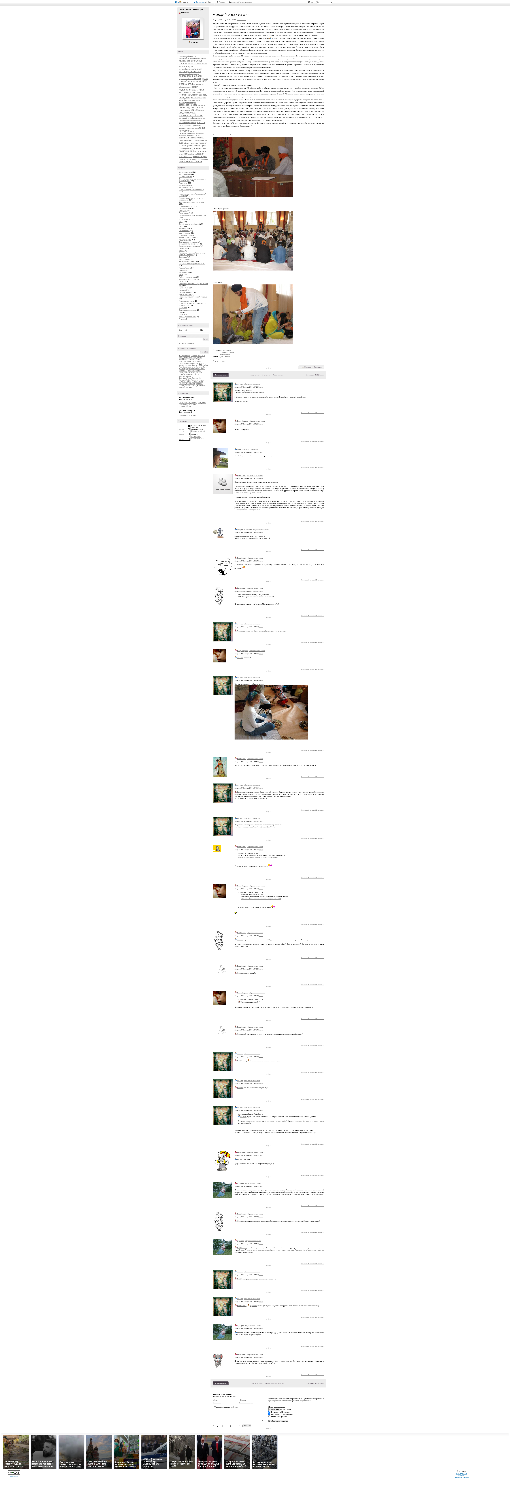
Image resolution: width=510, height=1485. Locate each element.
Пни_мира (202, 403)
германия (197, 78)
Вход (209, 2)
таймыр (186, 143)
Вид (313, 3)
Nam (189, 365)
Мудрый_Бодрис (185, 382)
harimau (192, 369)
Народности (183, 228)
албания (195, 58)
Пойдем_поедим (185, 406)
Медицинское (184, 272)
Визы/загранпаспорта (187, 262)
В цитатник (320, 413)
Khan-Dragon (196, 361)
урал (204, 148)
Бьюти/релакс (184, 259)
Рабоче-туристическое (187, 277)
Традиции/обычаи (185, 177)
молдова (183, 113)
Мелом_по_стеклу (197, 380)
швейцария (192, 154)
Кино (180, 222)
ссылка (261, 387)
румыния (196, 125)
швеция (200, 154)
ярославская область (190, 161)
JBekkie (197, 359)
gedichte (182, 369)
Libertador (190, 363)
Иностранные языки (186, 301)
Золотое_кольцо (185, 376)
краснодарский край (187, 103)
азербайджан (185, 58)
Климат (181, 281)
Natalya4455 (196, 365)
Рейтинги (222, 2)
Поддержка (309, 2)
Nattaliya (204, 365)
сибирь (200, 137)
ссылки (203, 140)
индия (194, 86)
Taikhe (198, 367)
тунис (204, 145)
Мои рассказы (184, 306)
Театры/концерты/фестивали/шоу (191, 190)
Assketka (194, 356)
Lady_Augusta (242, 421)
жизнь (182, 84)
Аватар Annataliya (193, 28)
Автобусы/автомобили (187, 237)
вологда (196, 74)
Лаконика (182, 380)
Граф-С (197, 374)
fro (206, 367)
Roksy (193, 367)
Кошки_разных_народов (188, 403)
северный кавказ (187, 137)
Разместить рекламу (461, 1477)
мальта (187, 110)
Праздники (183, 211)
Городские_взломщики (187, 404)
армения (182, 61)
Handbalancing (184, 359)
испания (197, 92)
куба (203, 105)
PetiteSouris (241, 558)
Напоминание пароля (246, 1403)
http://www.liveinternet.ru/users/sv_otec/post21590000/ (255, 827)
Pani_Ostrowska (185, 367)
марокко (195, 110)
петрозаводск (188, 120)
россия (200, 122)
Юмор (181, 275)
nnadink (198, 371)
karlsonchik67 (200, 369)
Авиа (180, 226)
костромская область (192, 100)
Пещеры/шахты (185, 268)
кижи (204, 98)
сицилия (182, 140)
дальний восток (186, 81)
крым (200, 105)
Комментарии (198, 9)
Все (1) (205, 339)
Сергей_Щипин (184, 385)
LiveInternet (182, 2)
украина (197, 148)
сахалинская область (188, 133)
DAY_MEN (201, 356)
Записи (181, 9)
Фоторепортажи (185, 172)
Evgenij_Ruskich (196, 358)
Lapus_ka (182, 363)
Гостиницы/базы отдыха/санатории (192, 215)
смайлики (234, 1407)
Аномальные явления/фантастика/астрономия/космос (192, 254)
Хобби (181, 251)
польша (182, 122)
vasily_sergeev (196, 372)
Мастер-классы (184, 233)
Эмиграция (183, 308)
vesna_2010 (183, 374)
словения (197, 140)
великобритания (186, 69)
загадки (190, 84)
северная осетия (192, 135)
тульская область (194, 146)
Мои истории (184, 231)
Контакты (461, 1475)
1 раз (223, 361)
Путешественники (185, 292)
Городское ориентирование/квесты (192, 264)
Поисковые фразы (198, 439)
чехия (204, 151)
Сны (180, 312)
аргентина (202, 58)
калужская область (197, 95)
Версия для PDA (461, 1474)
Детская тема (184, 185)
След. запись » (278, 375)
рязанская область (186, 128)
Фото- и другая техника (187, 317)
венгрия (198, 69)
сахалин (193, 131)
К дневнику (266, 375)
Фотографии (183, 219)
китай (182, 100)
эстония (183, 156)
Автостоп (182, 290)
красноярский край (188, 105)
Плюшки (182, 319)
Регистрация (200, 2)
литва (181, 110)
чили (186, 154)
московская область (191, 115)
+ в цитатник (241, 20)
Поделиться (318, 367)
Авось (233, 2)
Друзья (188, 9)
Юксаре (189, 387)
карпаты (199, 97)
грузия (205, 78)
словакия (189, 140)
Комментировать (220, 375)
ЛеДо (188, 380)
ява (190, 159)
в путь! (189, 66)
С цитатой (312, 413)
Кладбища (183, 257)
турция (182, 148)
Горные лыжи (184, 288)
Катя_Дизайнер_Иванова (188, 378)
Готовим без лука (185, 235)
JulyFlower (183, 361)
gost (186, 369)
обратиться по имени (252, 384)
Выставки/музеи (185, 174)
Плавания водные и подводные (191, 303)
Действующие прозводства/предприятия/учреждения (189, 243)
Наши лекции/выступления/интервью (193, 297)
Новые (321, 375)
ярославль (203, 159)
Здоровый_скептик (244, 530)
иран (201, 89)
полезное (197, 120)
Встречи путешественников (189, 246)
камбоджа (183, 97)
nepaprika (191, 371)
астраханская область (195, 63)
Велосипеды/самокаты (187, 310)
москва (191, 112)
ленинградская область (191, 107)
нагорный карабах (187, 118)
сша (181, 142)
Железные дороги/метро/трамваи (191, 202)
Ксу (200, 378)
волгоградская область (186, 74)
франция (197, 151)
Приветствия (184, 213)
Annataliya (180, 13)
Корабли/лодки (184, 209)
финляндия (185, 151)
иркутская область (186, 92)
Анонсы (182, 270)
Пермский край (184, 56)
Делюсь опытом (185, 295)
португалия (191, 123)
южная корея (200, 156)
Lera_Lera (241, 476)
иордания (194, 90)
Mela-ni (201, 363)
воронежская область (186, 79)
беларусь (182, 66)
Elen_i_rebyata (184, 358)
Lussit (196, 363)
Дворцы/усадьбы (185, 240)
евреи (197, 81)
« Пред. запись (254, 375)
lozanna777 (183, 371)
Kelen (189, 361)
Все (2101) (204, 352)
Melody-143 (183, 365)
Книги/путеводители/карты (189, 224)
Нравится (307, 367)
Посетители (196, 437)
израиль (187, 87)
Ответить (304, 413)
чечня (181, 154)
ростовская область (185, 125)
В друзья (194, 42)
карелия (192, 97)
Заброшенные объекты (188, 279)
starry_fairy (183, 372)
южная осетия (183, 159)
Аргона (191, 374)
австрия (192, 56)
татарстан (194, 143)
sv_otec (240, 384)
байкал (204, 63)
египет (203, 81)
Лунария (240, 1183)
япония (195, 159)
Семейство (183, 248)
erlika (203, 367)
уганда (188, 148)
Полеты (182, 315)
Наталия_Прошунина (187, 384)
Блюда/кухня (183, 188)
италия (183, 94)
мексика (201, 110)
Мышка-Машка (197, 382)
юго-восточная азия (186, 343)
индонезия (185, 89)
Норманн (199, 384)
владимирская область (190, 71)
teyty (188, 372)
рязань (196, 128)
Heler (192, 359)
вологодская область (190, 76)
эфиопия (189, 157)
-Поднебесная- (184, 356)
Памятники (183, 183)
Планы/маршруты (185, 206)
